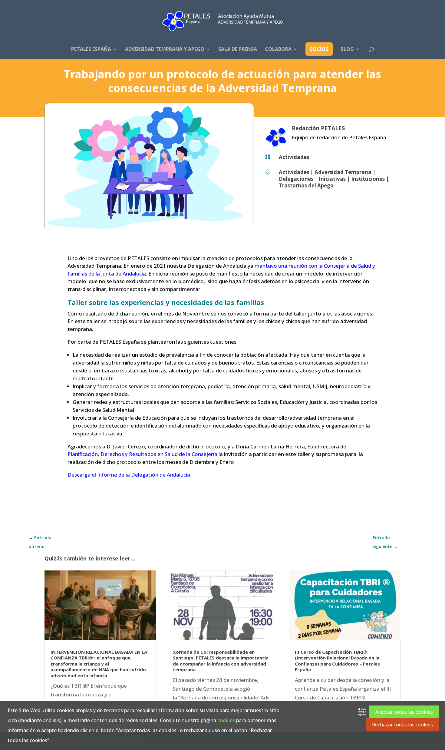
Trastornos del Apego (306, 185)
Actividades (294, 157)
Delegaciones (296, 178)
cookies (226, 720)
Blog (347, 49)
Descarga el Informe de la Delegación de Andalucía (129, 474)
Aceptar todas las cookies (404, 712)
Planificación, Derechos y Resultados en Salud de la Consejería (142, 454)
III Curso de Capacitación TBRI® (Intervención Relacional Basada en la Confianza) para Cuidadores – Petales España (337, 661)
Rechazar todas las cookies (402, 724)
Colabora (278, 49)
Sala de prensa (237, 49)
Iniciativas (332, 178)
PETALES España (91, 49)
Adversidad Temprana (343, 172)
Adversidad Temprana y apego (164, 49)
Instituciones (368, 178)
